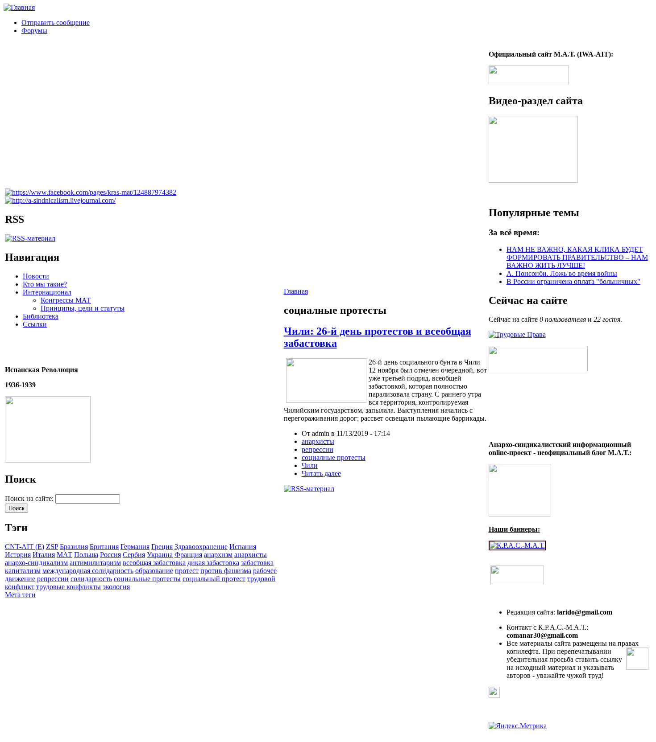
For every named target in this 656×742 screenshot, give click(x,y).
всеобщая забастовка (154, 562)
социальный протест (214, 578)
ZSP (52, 546)
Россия (110, 554)
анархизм (218, 554)
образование (154, 570)
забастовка (257, 562)
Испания (242, 546)
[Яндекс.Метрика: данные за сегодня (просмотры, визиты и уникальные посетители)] (518, 726)
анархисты (250, 554)
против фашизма (225, 570)
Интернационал (47, 292)
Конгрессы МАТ (66, 300)
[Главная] (19, 7)
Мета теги (20, 595)
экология (116, 586)
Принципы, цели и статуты (83, 308)
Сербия (134, 554)
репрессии (53, 578)
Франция (188, 554)
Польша (86, 554)
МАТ (64, 554)
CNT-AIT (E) (24, 546)
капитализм (23, 570)
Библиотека (40, 316)
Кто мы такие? (45, 284)
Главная (296, 291)
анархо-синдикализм (36, 562)
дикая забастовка (213, 562)
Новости (36, 276)
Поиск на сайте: (30, 498)
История (18, 554)
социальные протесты (147, 578)
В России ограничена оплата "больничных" (573, 281)
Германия (134, 546)
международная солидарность (87, 570)
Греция (162, 546)
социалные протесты (333, 457)
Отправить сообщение (55, 22)
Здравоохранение (201, 546)
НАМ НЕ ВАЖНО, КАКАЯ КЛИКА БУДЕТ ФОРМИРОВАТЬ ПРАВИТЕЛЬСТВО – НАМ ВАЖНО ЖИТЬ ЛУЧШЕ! (577, 257)
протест (187, 570)
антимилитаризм (95, 562)
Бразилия (74, 546)
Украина (160, 554)
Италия (44, 554)
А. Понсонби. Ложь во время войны (562, 273)
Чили (310, 465)
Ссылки (35, 324)
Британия (104, 546)
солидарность (91, 578)
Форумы (34, 30)
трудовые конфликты (68, 586)
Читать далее (321, 473)
